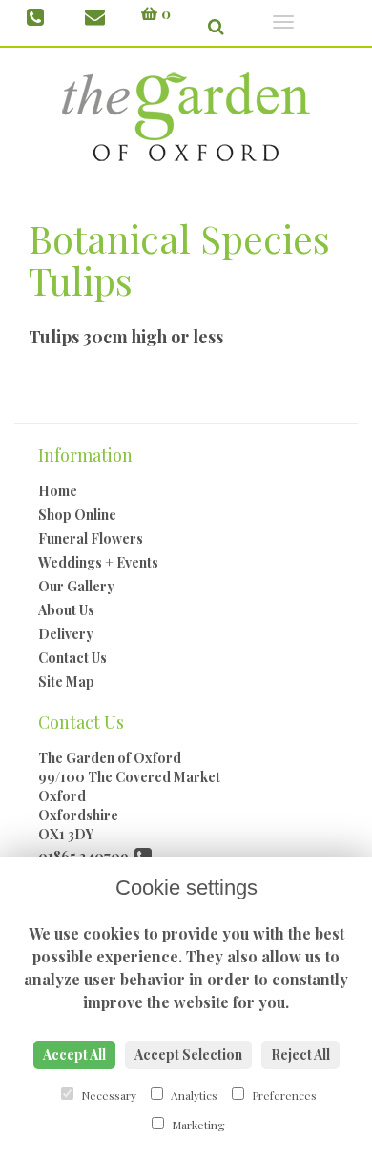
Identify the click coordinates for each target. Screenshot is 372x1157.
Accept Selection (188, 1054)
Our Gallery (76, 586)
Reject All (300, 1054)
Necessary (107, 1095)
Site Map (66, 681)
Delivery (65, 634)
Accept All (74, 1054)
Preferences (283, 1095)
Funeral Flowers (90, 538)
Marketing (197, 1124)
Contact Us (72, 658)
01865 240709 (86, 856)
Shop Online (77, 515)
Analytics (192, 1095)
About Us (66, 610)
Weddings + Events (98, 562)
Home (57, 491)
